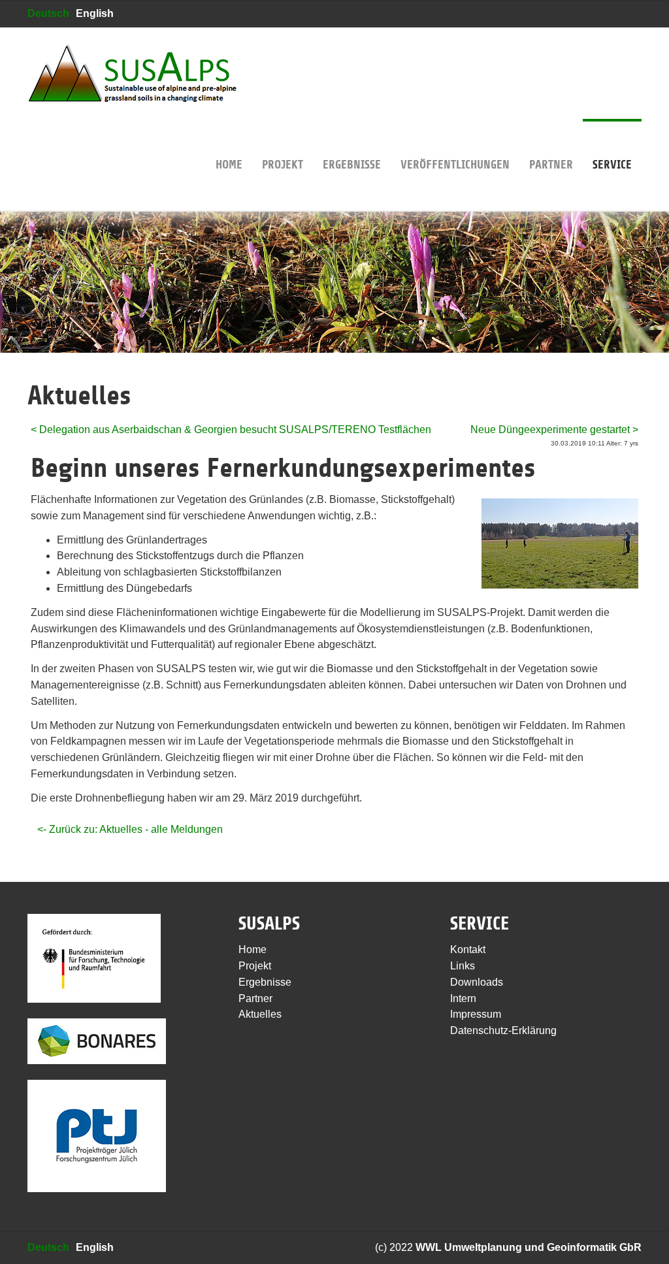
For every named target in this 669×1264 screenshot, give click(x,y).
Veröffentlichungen (455, 164)
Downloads (476, 982)
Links (462, 965)
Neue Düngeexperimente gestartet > (554, 429)
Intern (463, 998)
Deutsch (48, 13)
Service (612, 164)
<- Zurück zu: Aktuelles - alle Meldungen (130, 829)
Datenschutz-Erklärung (503, 1030)
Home (229, 164)
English (95, 13)
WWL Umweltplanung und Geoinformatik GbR (529, 1247)
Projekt (282, 164)
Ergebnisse (352, 164)
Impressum (475, 1014)
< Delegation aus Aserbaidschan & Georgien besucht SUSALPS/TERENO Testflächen (231, 429)
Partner (551, 164)
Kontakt (467, 949)
